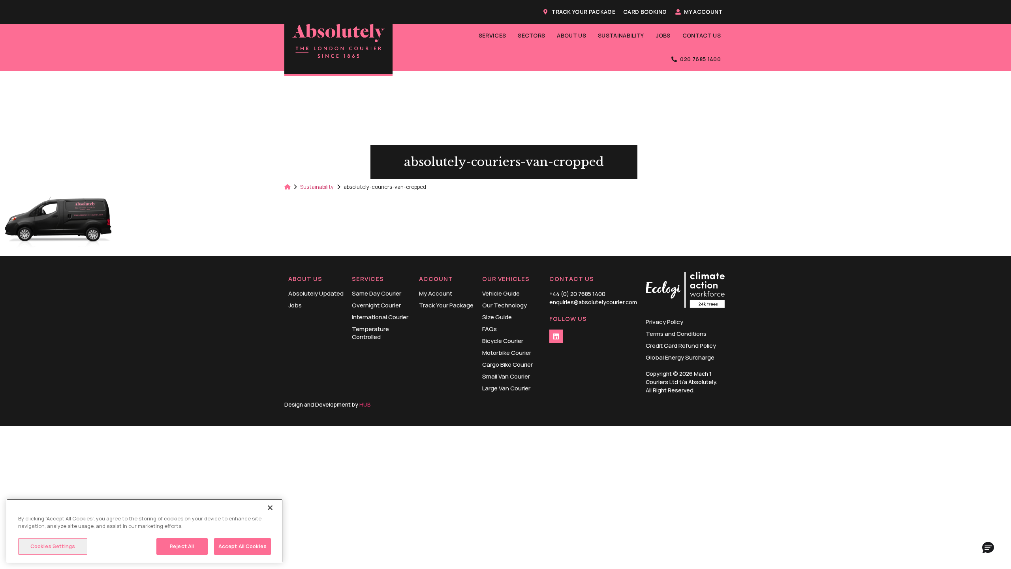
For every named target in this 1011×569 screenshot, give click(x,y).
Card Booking (645, 11)
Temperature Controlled (370, 333)
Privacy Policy (664, 322)
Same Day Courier (376, 294)
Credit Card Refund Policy (681, 346)
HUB (365, 404)
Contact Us (701, 35)
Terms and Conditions (676, 334)
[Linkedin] (556, 336)
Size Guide (497, 317)
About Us (571, 35)
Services (492, 35)
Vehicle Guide (501, 294)
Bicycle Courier (502, 341)
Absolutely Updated (316, 294)
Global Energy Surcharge (680, 358)
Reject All (182, 546)
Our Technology (504, 305)
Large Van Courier (506, 388)
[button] (988, 548)
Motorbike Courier (506, 353)
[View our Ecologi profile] (685, 291)
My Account (703, 11)
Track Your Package (583, 11)
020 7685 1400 (700, 59)
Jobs (663, 35)
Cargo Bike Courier (507, 365)
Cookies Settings (52, 546)
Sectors (531, 35)
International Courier (380, 317)
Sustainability (621, 35)
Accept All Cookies (242, 546)
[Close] (270, 507)
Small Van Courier (506, 377)
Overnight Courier (376, 305)
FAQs (489, 329)
